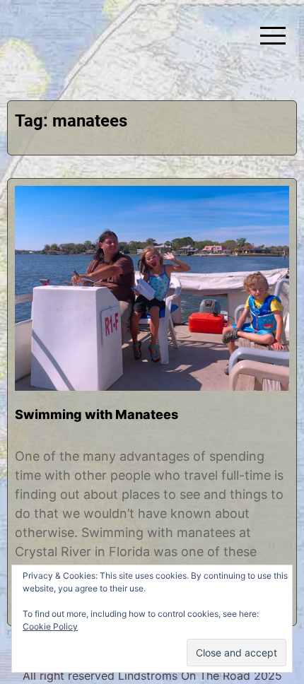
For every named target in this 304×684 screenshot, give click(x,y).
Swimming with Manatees (96, 414)
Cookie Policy (50, 626)
